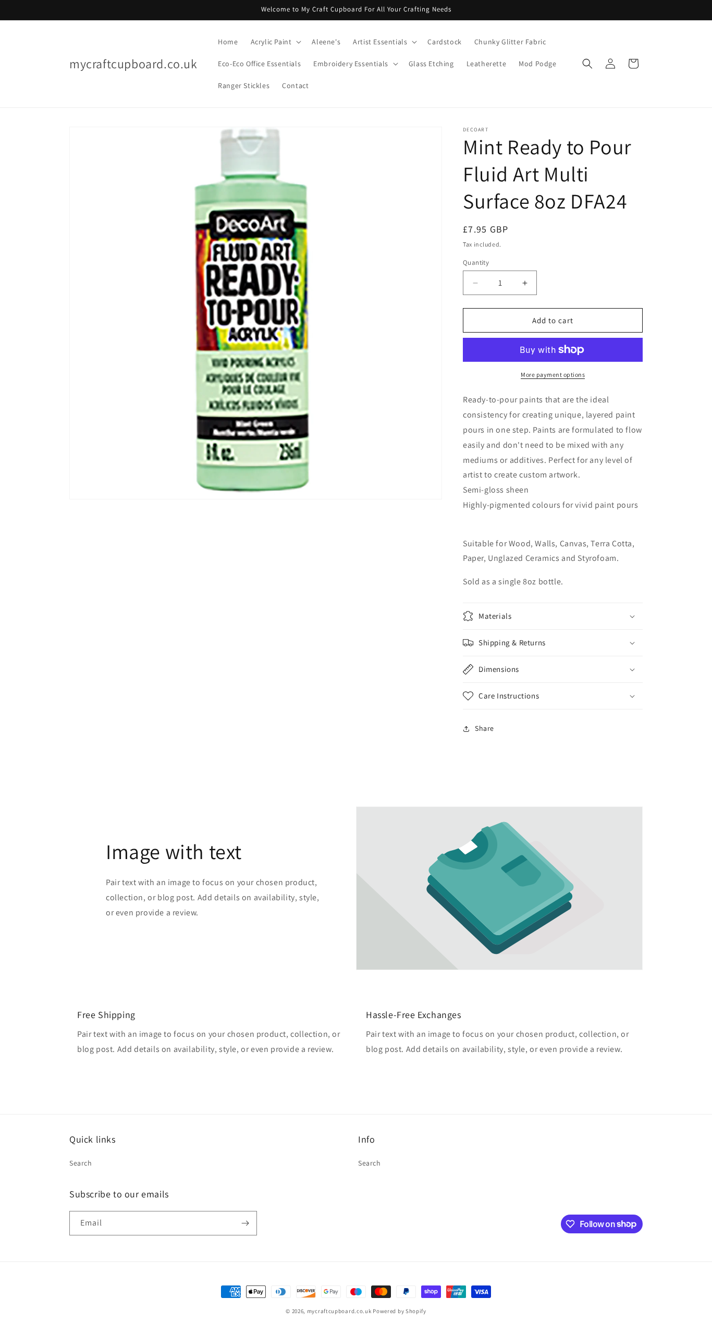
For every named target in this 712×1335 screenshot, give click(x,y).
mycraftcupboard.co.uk (339, 1311)
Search (80, 1163)
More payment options (553, 374)
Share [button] (484, 728)
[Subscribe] (245, 1223)
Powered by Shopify (399, 1311)
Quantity (476, 262)
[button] (275, 42)
